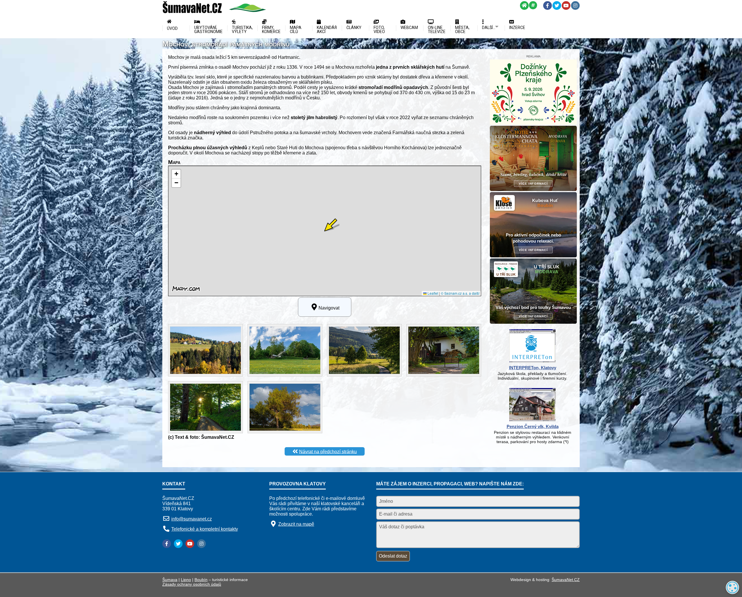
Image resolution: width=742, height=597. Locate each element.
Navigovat (329, 307)
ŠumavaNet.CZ (566, 579)
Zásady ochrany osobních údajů (191, 584)
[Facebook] (547, 5)
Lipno (186, 579)
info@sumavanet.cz (191, 518)
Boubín (201, 579)
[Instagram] (575, 5)
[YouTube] (566, 5)
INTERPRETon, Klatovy (532, 367)
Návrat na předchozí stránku (328, 451)
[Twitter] (556, 5)
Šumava (169, 579)
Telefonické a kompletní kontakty (204, 529)
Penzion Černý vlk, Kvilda (533, 426)
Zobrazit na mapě (296, 524)
